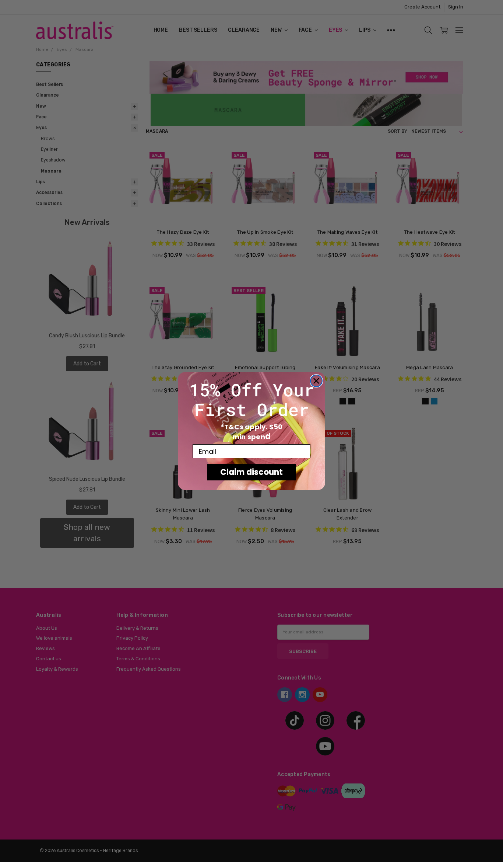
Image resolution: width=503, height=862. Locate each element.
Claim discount (251, 472)
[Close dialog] (316, 381)
